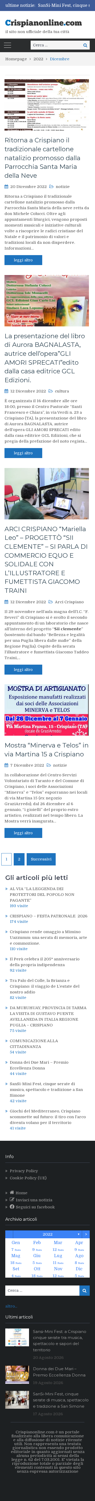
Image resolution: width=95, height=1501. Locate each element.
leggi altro (23, 260)
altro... (11, 1306)
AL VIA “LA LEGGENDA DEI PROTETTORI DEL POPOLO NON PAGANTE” (42, 894)
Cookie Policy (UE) (28, 1178)
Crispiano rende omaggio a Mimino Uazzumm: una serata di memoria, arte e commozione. (48, 937)
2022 (48, 1234)
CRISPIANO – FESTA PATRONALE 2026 (48, 916)
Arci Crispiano (69, 602)
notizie (63, 186)
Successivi (41, 859)
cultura (62, 391)
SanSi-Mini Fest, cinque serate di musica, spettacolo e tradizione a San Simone (46, 1090)
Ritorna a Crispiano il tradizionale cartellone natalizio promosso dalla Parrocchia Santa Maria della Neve (42, 157)
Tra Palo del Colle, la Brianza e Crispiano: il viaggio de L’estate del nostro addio (44, 986)
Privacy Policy (24, 1171)
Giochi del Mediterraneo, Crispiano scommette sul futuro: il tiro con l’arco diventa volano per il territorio (48, 1117)
